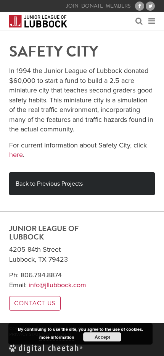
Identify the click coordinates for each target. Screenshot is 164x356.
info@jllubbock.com (57, 285)
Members (118, 6)
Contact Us (35, 303)
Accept (102, 336)
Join (72, 6)
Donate (92, 6)
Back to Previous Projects (49, 183)
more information (56, 337)
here (16, 155)
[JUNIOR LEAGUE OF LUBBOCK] (38, 21)
